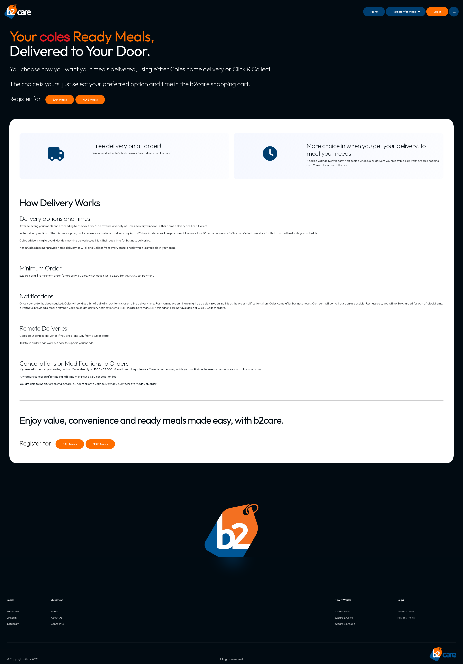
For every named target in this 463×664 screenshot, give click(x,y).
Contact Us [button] (58, 623)
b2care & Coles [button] (344, 617)
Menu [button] (374, 11)
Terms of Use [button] (406, 611)
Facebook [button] (13, 611)
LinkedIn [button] (12, 617)
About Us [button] (56, 617)
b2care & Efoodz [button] (345, 623)
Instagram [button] (13, 623)
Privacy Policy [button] (406, 617)
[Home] (17, 11)
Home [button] (54, 611)
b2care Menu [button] (343, 611)
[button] (437, 11)
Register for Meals (405, 11)
